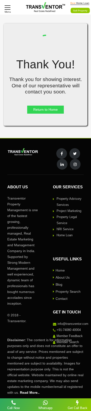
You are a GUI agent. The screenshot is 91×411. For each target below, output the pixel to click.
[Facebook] (61, 153)
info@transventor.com (73, 324)
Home (60, 270)
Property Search (68, 291)
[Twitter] (74, 153)
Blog (59, 284)
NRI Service (65, 229)
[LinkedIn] (62, 164)
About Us (63, 277)
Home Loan (65, 235)
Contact (61, 299)
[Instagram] (75, 164)
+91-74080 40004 (69, 330)
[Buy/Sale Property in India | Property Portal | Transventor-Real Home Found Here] (45, 7)
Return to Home (45, 109)
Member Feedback (70, 336)
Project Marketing (69, 211)
